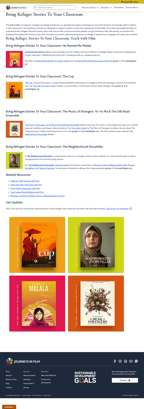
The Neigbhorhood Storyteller (40, 156)
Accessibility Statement (13, 395)
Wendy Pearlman (47, 168)
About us (9, 375)
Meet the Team (11, 379)
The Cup (28, 83)
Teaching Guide (49, 165)
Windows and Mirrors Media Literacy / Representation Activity (37, 196)
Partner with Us (132, 7)
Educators (27, 379)
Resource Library (29, 375)
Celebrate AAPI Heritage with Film (25, 181)
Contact (135, 2)
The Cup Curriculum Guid (44, 86)
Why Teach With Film (48, 375)
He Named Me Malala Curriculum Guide (52, 61)
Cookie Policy (26, 395)
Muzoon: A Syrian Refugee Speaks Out (109, 165)
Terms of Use (47, 395)
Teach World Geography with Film (25, 188)
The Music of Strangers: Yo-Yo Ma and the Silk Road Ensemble (52, 125)
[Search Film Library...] (35, 8)
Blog (7, 383)
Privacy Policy (37, 395)
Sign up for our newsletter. (117, 208)
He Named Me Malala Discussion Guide (92, 61)
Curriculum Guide (78, 128)
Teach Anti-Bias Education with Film (26, 185)
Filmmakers (118, 7)
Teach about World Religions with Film (27, 192)
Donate (126, 2)
